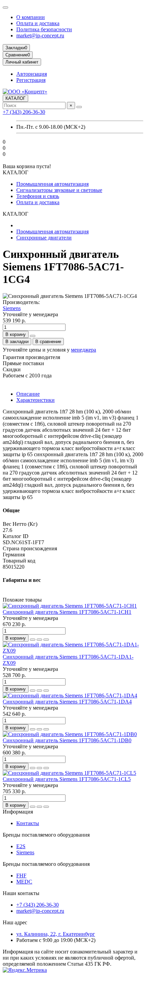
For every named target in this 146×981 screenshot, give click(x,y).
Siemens (12, 308)
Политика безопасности (44, 29)
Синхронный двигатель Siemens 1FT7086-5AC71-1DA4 (67, 701)
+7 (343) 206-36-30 (24, 112)
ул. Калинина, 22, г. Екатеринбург (55, 934)
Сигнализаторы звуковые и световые (59, 190)
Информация (18, 812)
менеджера (83, 350)
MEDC (24, 882)
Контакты (27, 823)
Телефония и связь (37, 196)
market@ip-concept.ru (40, 35)
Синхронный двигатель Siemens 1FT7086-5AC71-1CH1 (67, 612)
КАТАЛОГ (15, 98)
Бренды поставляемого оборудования (46, 835)
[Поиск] (79, 107)
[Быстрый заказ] (32, 336)
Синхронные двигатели (44, 237)
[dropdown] (5, 7)
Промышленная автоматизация (52, 184)
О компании (30, 17)
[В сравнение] (46, 640)
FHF (21, 875)
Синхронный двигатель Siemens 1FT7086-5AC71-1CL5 (67, 779)
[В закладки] (39, 640)
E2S (20, 846)
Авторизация (31, 74)
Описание (28, 394)
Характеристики (35, 400)
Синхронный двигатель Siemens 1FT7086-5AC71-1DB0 (67, 740)
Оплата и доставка (37, 23)
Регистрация (30, 80)
